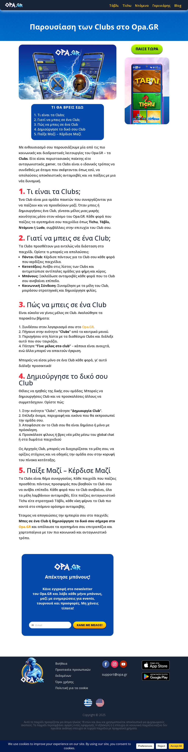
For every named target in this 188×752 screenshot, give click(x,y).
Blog (177, 5)
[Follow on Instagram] (114, 664)
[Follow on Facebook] (105, 664)
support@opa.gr (114, 674)
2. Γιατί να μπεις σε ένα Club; (57, 119)
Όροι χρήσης (64, 682)
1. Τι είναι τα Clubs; (49, 115)
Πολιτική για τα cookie (71, 688)
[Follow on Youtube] (123, 664)
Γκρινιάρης (161, 5)
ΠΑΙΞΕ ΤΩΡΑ (146, 49)
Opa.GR (88, 327)
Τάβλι (114, 5)
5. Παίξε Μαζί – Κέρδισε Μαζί (57, 134)
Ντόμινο (142, 5)
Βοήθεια (61, 664)
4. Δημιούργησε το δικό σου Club (59, 129)
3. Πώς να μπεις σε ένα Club (56, 124)
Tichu (126, 5)
